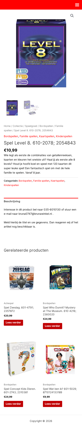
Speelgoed (31, 126)
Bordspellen (46, 126)
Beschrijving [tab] (12, 201)
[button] (72, 15)
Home (7, 126)
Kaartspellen (46, 136)
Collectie (18, 126)
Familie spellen (29, 136)
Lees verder (13, 322)
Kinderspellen (64, 136)
